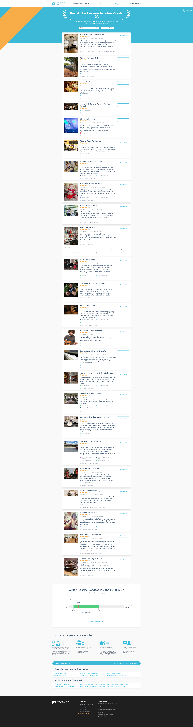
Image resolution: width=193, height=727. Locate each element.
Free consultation (108, 27)
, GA (80, 680)
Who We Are (83, 715)
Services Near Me (85, 707)
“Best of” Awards (84, 713)
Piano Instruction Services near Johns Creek (92, 684)
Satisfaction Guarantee (86, 704)
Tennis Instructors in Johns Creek (116, 686)
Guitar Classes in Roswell (114, 673)
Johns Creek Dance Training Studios (117, 684)
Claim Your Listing (85, 711)
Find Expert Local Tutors (87, 706)
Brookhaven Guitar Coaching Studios (117, 675)
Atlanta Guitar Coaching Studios (63, 675)
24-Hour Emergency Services (90, 27)
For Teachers (83, 709)
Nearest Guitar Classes (60, 673)
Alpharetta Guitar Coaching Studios (90, 673)
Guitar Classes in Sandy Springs (89, 675)
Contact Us (83, 717)
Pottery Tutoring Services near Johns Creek (92, 686)
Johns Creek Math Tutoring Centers (64, 686)
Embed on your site (97, 621)
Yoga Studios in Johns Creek (62, 684)
